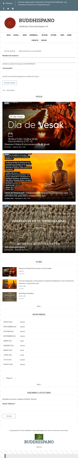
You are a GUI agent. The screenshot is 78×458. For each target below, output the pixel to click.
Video (62, 35)
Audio (25, 35)
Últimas (9, 3)
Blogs (6, 103)
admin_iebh (9, 198)
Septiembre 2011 (9, 327)
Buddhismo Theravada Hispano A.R (33, 26)
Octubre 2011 (8, 331)
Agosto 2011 (7, 322)
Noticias (45, 35)
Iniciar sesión (10, 51)
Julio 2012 (7, 360)
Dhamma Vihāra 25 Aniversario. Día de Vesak (27, 144)
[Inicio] (39, 437)
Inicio (9, 35)
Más (38, 306)
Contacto (35, 40)
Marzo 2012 (7, 350)
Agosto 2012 (8, 364)
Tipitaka (53, 35)
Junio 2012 (7, 355)
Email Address (8, 404)
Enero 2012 (7, 341)
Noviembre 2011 (9, 336)
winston (8, 147)
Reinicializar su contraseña (30, 51)
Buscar (44, 40)
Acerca (15, 35)
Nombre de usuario (10, 55)
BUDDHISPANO (36, 20)
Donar (69, 35)
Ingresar (39, 447)
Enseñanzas (33, 35)
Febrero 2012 (8, 346)
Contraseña (7, 68)
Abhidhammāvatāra (14, 247)
